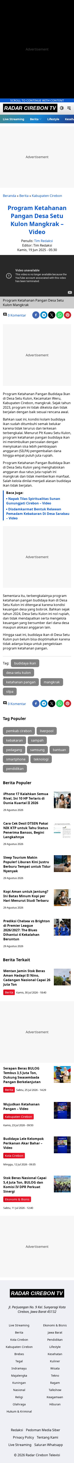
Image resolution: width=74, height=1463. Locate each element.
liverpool (46, 731)
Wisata (55, 1368)
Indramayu (19, 1368)
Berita (34, 119)
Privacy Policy (23, 1437)
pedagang (14, 750)
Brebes (19, 1354)
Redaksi (17, 1430)
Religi (19, 1397)
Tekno (55, 1375)
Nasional (19, 1390)
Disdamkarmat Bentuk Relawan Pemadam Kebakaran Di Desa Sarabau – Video (37, 513)
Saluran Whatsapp (48, 1444)
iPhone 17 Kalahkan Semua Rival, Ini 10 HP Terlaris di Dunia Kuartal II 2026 (25, 798)
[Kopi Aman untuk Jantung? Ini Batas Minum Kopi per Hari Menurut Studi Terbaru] (62, 897)
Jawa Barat (55, 1332)
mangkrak (52, 682)
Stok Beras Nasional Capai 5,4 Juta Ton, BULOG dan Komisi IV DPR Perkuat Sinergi (24, 1185)
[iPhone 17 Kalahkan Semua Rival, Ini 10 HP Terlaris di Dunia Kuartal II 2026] (62, 800)
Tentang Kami (47, 1437)
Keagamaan (55, 1397)
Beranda (9, 195)
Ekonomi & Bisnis (17, 1199)
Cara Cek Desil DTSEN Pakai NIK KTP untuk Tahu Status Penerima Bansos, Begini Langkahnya (25, 830)
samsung (37, 750)
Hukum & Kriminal (19, 1411)
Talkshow (55, 1390)
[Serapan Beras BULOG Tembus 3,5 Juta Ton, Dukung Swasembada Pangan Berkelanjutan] (62, 1074)
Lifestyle (53, 119)
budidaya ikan (25, 663)
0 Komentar (16, 315)
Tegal (19, 1361)
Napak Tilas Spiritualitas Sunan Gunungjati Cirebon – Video (33, 500)
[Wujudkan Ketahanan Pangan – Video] (62, 1110)
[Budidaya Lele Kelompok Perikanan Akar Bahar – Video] (62, 1144)
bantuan (59, 750)
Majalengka (19, 1375)
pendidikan (15, 768)
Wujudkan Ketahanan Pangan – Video (21, 1106)
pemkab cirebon (19, 731)
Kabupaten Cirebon (47, 195)
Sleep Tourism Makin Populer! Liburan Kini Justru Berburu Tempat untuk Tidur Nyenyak (27, 864)
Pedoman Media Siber (43, 1430)
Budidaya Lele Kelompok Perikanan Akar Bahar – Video (23, 1143)
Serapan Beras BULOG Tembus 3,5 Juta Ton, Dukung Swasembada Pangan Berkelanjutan (22, 1075)
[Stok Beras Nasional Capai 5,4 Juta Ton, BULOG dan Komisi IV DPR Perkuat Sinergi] (62, 1184)
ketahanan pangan (21, 682)
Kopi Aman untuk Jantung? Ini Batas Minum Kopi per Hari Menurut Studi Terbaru (26, 896)
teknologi (41, 759)
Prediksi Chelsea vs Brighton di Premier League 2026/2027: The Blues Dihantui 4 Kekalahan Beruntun (26, 930)
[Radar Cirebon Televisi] (30, 108)
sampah (37, 740)
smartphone (15, 759)
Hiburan (55, 1404)
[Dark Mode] (62, 108)
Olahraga (19, 1404)
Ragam (55, 1383)
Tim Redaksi (43, 241)
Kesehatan (55, 1354)
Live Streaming (13, 119)
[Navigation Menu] (69, 108)
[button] (36, 119)
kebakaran (14, 740)
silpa (9, 691)
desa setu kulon (18, 672)
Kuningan (19, 1383)
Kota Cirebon (14, 1156)
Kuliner (55, 1361)
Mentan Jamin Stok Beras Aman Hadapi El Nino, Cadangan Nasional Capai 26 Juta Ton (26, 978)
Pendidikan (55, 1340)
